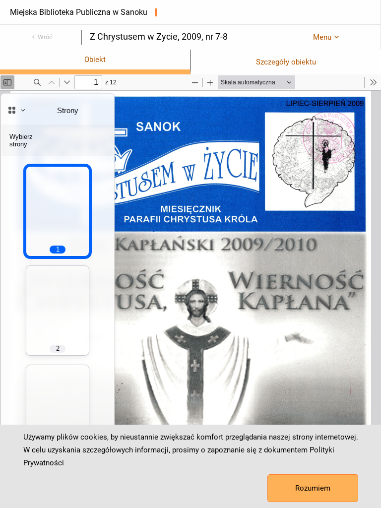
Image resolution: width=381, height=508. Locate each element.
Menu (322, 37)
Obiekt (95, 59)
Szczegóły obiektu (286, 62)
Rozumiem (312, 488)
